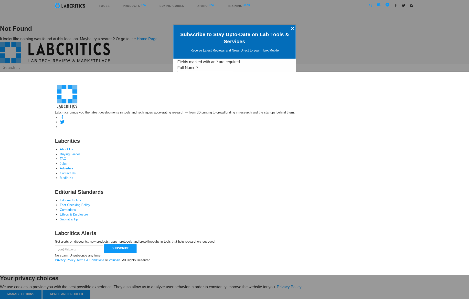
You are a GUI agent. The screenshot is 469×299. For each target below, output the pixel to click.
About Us (66, 149)
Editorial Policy (70, 200)
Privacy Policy (65, 260)
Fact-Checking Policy (75, 205)
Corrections (68, 210)
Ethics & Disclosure (74, 214)
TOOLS (104, 5)
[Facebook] (62, 117)
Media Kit (66, 178)
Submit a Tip (69, 219)
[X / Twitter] (62, 122)
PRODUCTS (134, 5)
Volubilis (114, 260)
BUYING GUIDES (172, 5)
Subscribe (120, 248)
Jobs (63, 163)
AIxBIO (205, 5)
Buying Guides (70, 154)
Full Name (187, 68)
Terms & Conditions (90, 260)
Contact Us (68, 173)
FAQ (63, 159)
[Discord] (62, 127)
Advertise (66, 168)
